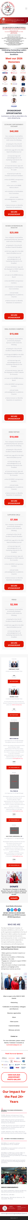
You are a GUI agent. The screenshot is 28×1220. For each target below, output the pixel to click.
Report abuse (13, 1218)
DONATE (14, 898)
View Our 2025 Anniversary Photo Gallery (14, 1077)
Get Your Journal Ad (14, 767)
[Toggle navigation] (26, 8)
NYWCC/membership (17, 704)
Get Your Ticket (14, 681)
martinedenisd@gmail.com (14, 1045)
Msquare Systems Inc (22, 1213)
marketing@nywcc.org (17, 758)
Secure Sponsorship (14, 213)
